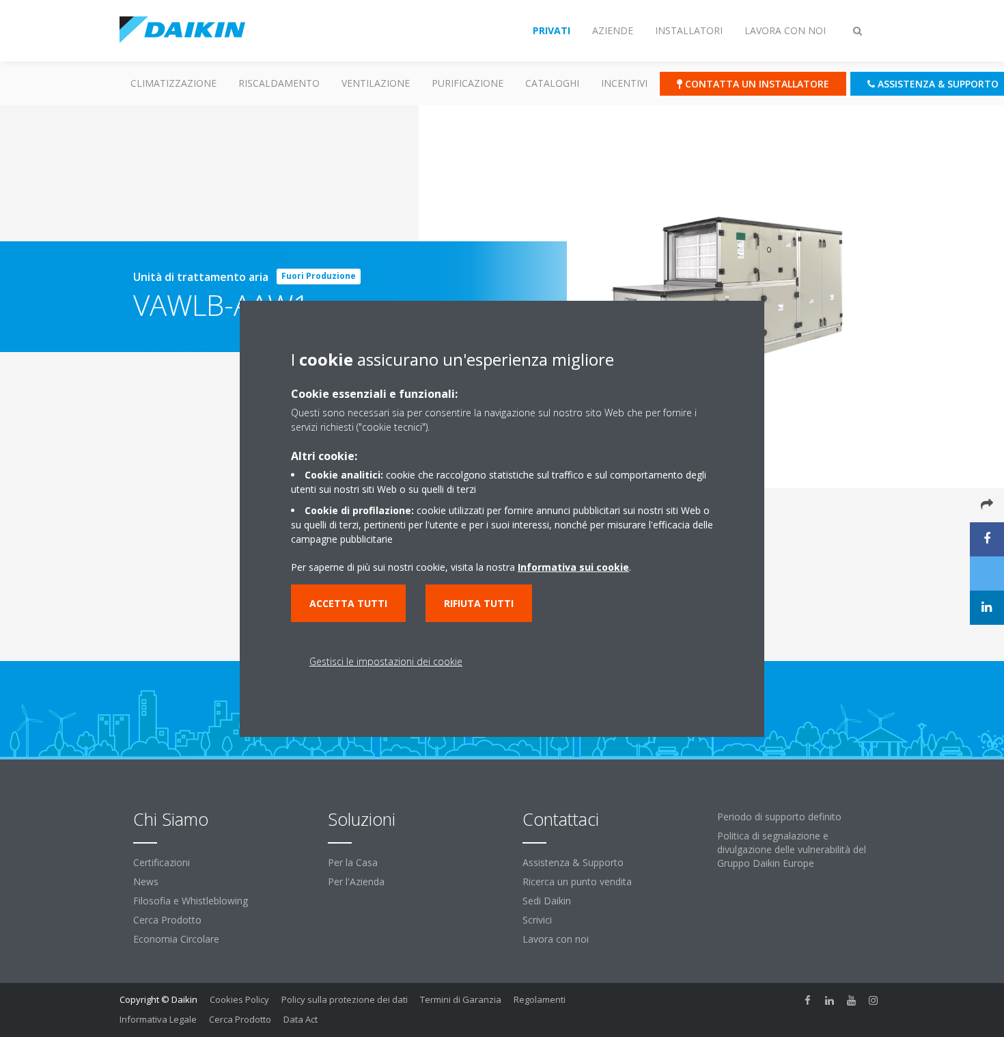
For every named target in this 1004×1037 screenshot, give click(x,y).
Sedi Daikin (546, 900)
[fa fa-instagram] (873, 1001)
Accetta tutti (348, 603)
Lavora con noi (555, 938)
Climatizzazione (173, 83)
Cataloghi (552, 83)
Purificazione (467, 83)
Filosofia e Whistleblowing (190, 900)
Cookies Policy (239, 999)
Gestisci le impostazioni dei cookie (385, 661)
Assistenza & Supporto (573, 862)
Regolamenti (540, 999)
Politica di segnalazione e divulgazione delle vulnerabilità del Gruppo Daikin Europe (791, 849)
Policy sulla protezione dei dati (344, 999)
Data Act (300, 1019)
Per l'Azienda (356, 881)
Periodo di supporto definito (779, 816)
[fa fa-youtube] (852, 1001)
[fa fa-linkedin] (830, 1001)
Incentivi (624, 83)
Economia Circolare (176, 938)
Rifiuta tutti (479, 603)
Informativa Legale (158, 1019)
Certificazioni (161, 862)
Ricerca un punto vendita (577, 881)
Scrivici (537, 919)
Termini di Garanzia (460, 999)
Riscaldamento (279, 83)
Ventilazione (375, 83)
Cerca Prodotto (167, 919)
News (145, 881)
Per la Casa (353, 862)
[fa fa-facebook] (808, 1001)
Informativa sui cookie (573, 567)
